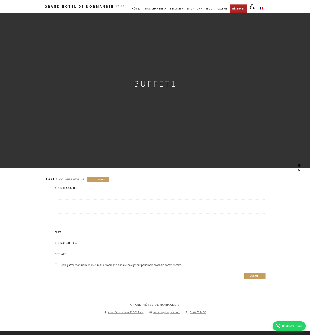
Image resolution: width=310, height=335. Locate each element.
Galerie (222, 8)
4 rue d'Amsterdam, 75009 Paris (126, 312)
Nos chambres (155, 8)
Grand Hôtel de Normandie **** (84, 6)
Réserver (238, 8)
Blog (209, 8)
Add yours (98, 179)
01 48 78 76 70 (198, 312)
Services (176, 8)
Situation (194, 8)
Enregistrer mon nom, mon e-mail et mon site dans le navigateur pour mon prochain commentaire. (121, 265)
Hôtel (136, 8)
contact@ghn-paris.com (166, 312)
